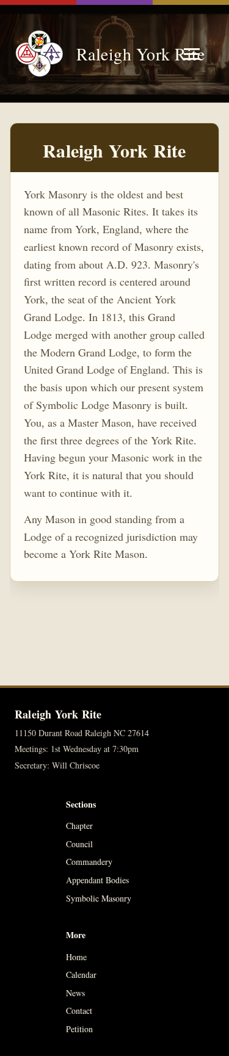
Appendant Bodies (97, 880)
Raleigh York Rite (122, 53)
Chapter (79, 825)
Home (76, 957)
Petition (79, 1029)
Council (79, 844)
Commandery (89, 861)
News (75, 993)
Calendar (81, 974)
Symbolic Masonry (98, 898)
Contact (79, 1010)
